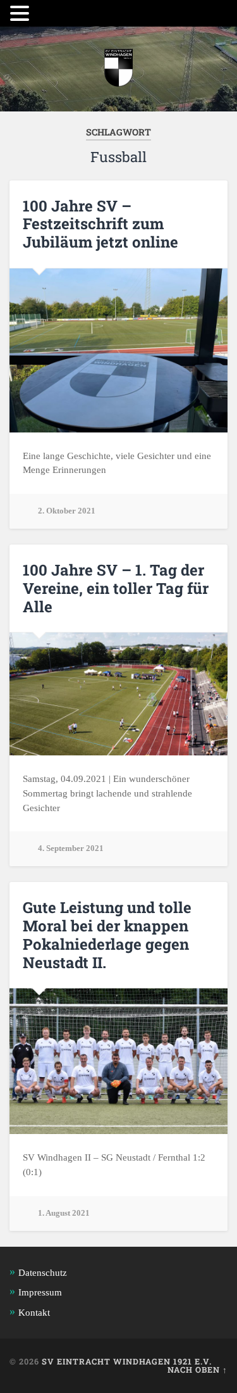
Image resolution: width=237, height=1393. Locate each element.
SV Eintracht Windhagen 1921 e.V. (127, 1361)
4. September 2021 (71, 848)
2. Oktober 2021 (66, 511)
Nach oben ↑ (197, 1370)
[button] (21, 13)
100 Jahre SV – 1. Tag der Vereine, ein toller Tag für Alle (116, 588)
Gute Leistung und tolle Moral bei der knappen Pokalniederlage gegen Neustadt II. (107, 934)
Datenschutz (42, 1272)
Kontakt (34, 1312)
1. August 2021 (64, 1213)
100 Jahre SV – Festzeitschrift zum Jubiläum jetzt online (100, 224)
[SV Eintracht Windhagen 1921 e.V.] (118, 69)
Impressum (40, 1292)
